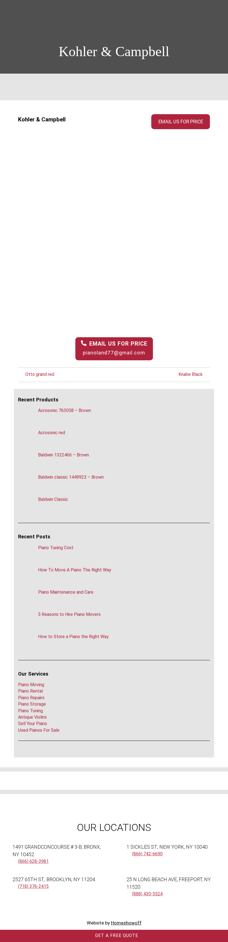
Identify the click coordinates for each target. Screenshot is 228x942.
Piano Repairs (31, 697)
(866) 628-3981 (33, 861)
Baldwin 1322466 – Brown (63, 455)
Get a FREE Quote (116, 935)
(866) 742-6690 (147, 853)
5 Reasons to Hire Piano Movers (69, 614)
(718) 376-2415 (33, 886)
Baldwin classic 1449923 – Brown (71, 477)
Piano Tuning (30, 710)
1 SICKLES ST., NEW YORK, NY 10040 (167, 847)
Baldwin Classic (53, 499)
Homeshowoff (126, 923)
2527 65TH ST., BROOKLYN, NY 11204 (54, 879)
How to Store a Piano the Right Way (73, 636)
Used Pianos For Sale (39, 730)
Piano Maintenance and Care (65, 592)
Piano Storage (32, 704)
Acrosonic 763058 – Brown (64, 410)
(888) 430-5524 (147, 893)
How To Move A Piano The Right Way (74, 570)
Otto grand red (39, 374)
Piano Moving (31, 684)
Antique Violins (32, 717)
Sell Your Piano (32, 723)
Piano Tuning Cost (55, 547)
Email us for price (180, 121)
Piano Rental (30, 691)
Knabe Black (191, 374)
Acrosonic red (51, 432)
